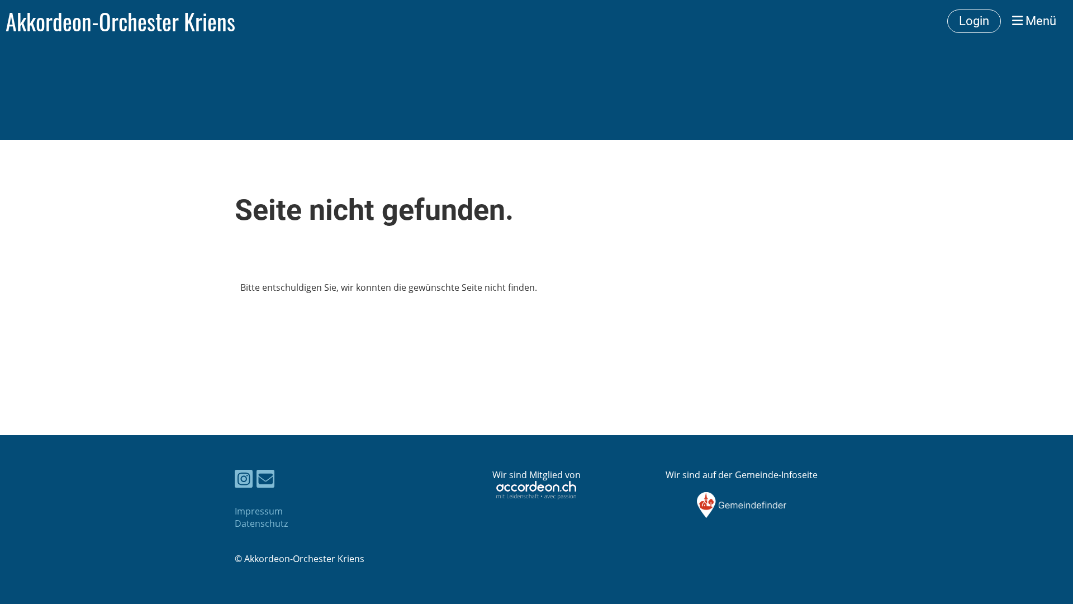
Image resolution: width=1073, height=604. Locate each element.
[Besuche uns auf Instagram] (244, 481)
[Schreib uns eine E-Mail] (265, 481)
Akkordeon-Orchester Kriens (120, 21)
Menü (1039, 21)
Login (974, 21)
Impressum (259, 511)
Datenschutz (261, 523)
